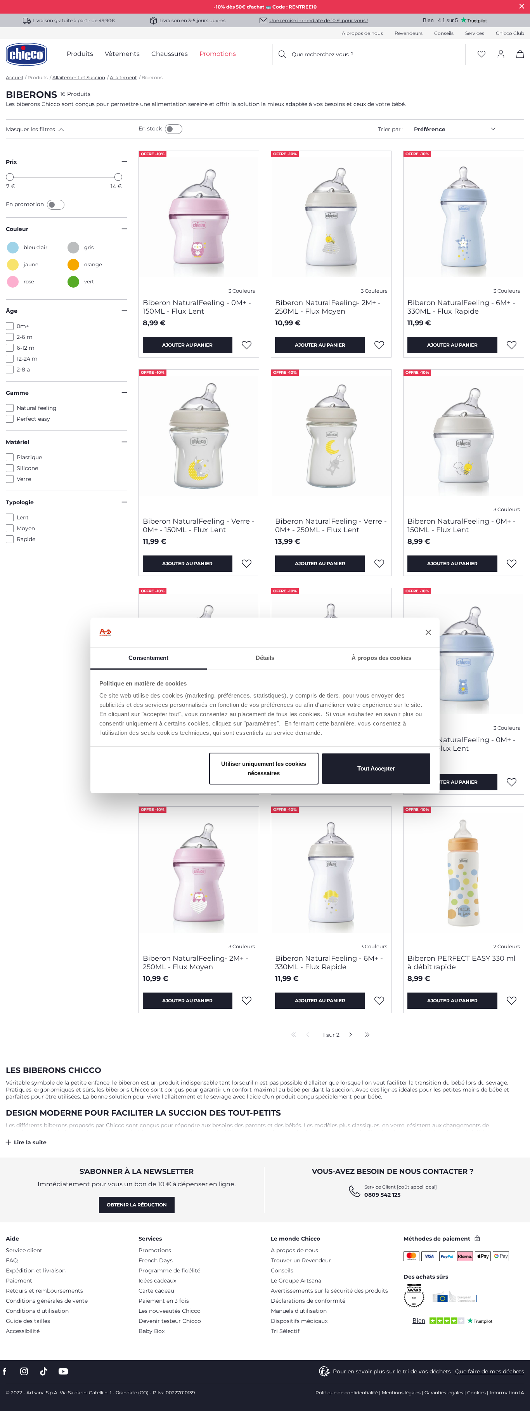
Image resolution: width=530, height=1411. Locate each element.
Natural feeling (37, 407)
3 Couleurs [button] (242, 291)
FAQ (12, 1260)
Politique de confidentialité (346, 1392)
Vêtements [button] (122, 53)
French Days (156, 1260)
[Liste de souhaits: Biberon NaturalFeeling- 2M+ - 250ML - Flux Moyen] (379, 345)
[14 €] (118, 177)
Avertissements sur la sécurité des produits (329, 1290)
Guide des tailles (28, 1320)
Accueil (14, 77)
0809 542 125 (382, 1194)
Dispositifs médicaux (299, 1320)
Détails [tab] (265, 657)
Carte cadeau (156, 1290)
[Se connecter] (501, 54)
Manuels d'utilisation (299, 1310)
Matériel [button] (17, 442)
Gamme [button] (17, 392)
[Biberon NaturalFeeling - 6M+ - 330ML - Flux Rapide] (463, 221)
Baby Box (152, 1331)
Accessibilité (23, 1331)
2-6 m (25, 336)
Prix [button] (11, 161)
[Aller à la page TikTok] (43, 1371)
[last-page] (365, 1035)
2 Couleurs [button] (507, 946)
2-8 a (23, 369)
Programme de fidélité (169, 1270)
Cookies (476, 1392)
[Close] (522, 6)
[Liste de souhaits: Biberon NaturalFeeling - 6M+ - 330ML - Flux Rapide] (512, 345)
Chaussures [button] (169, 53)
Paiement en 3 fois (164, 1300)
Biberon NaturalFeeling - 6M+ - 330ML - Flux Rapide (461, 307)
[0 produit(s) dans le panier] (517, 60)
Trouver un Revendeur (301, 1260)
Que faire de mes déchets (489, 1371)
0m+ (23, 326)
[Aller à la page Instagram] (24, 1371)
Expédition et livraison (36, 1270)
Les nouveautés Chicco (170, 1310)
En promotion (25, 204)
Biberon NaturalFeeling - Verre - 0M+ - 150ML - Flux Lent (199, 525)
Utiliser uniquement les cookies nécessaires (263, 768)
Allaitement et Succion (78, 77)
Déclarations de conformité (308, 1300)
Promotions (155, 1250)
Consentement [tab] (148, 657)
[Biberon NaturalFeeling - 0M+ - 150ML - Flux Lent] (199, 221)
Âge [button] (11, 310)
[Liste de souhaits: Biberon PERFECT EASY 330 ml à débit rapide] (512, 1001)
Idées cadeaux (157, 1280)
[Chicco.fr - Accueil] (26, 54)
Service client (24, 1250)
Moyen (26, 528)
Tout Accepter (376, 768)
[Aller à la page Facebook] (4, 1371)
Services (474, 33)
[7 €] (10, 177)
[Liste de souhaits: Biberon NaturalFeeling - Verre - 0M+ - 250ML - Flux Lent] (379, 563)
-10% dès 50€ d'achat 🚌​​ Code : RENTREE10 (265, 7)
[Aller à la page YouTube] (63, 1371)
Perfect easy (33, 418)
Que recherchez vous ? (322, 54)
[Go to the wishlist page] (481, 54)
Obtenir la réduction (137, 1205)
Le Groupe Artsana (296, 1280)
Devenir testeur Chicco (170, 1320)
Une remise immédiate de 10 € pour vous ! (318, 20)
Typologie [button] (20, 502)
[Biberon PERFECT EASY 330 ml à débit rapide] (463, 877)
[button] (70, 129)
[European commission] (455, 1296)
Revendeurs (409, 33)
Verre (24, 479)
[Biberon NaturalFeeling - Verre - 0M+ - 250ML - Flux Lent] (331, 440)
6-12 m (26, 347)
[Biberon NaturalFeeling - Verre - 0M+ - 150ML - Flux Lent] (199, 440)
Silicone (27, 468)
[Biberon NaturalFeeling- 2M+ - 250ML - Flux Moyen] (331, 221)
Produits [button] (80, 53)
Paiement (19, 1280)
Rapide (26, 539)
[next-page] (348, 1035)
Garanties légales (443, 1392)
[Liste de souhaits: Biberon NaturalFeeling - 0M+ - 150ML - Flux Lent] (247, 345)
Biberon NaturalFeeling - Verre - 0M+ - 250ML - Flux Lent (331, 525)
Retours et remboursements (44, 1290)
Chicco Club (510, 33)
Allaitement (123, 77)
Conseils (444, 33)
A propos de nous (362, 33)
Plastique (29, 457)
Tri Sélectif (285, 1331)
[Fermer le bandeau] (428, 632)
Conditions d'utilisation (37, 1310)
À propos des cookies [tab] (381, 657)
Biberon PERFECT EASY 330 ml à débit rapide (461, 962)
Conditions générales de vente (47, 1300)
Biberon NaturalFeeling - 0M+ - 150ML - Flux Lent (197, 307)
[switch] (173, 129)
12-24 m (27, 358)
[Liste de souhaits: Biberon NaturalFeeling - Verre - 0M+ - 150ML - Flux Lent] (247, 563)
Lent (23, 517)
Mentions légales (401, 1392)
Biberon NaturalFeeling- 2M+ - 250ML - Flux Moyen (328, 307)
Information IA (507, 1392)
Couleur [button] (17, 229)
